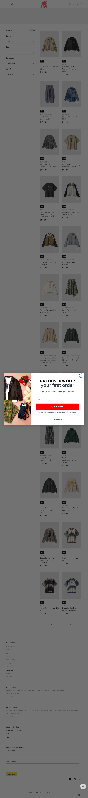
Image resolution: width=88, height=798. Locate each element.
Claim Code (57, 406)
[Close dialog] (81, 376)
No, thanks (57, 419)
